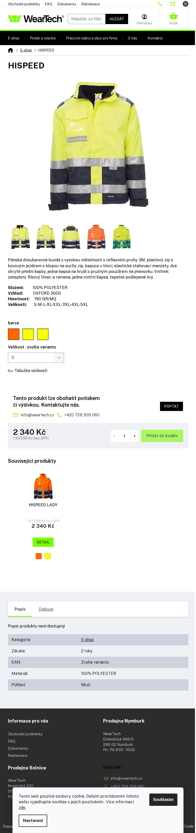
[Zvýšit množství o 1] (135, 436)
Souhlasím (163, 799)
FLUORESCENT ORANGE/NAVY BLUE (38, 556)
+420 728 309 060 (82, 415)
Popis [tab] (20, 609)
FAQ (48, 4)
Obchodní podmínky (24, 4)
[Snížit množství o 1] (114, 436)
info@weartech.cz (37, 415)
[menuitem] (13, 38)
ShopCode (184, 826)
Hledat (116, 19)
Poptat (171, 406)
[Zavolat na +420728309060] (163, 4)
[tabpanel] (43, 521)
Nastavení (33, 820)
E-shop (87, 639)
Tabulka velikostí (31, 370)
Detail (43, 542)
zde (22, 807)
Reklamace (90, 4)
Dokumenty (66, 4)
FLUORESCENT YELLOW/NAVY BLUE (47, 556)
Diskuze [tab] (46, 609)
